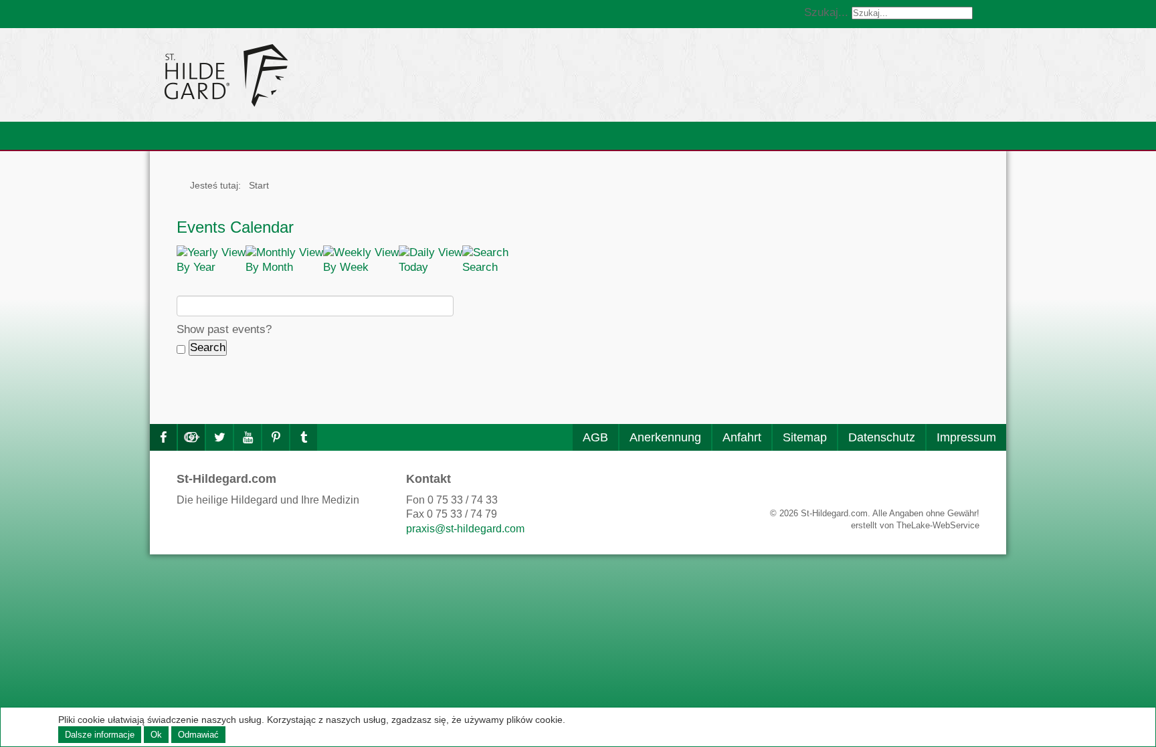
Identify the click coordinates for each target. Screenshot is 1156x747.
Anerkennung (665, 437)
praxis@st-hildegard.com (465, 528)
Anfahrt (741, 437)
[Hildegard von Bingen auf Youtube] (247, 437)
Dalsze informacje (99, 735)
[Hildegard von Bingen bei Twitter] (219, 437)
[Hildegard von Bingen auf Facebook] (163, 437)
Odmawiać (198, 735)
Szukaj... (826, 12)
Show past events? (224, 329)
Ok (156, 735)
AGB (595, 437)
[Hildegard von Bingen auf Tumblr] (303, 437)
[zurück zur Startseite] (347, 75)
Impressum (966, 437)
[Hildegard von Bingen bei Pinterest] (275, 437)
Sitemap (805, 437)
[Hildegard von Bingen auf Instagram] (191, 437)
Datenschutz (881, 437)
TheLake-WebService (937, 525)
